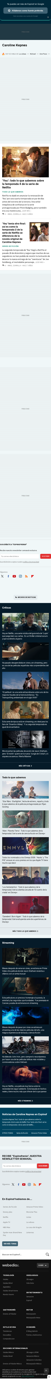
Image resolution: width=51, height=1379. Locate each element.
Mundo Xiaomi (8, 1294)
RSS (26, 576)
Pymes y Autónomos (34, 1335)
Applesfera (6, 1287)
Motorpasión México (33, 1364)
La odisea (22, 54)
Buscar (47, 1254)
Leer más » (26, 211)
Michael (33, 54)
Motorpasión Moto (33, 1318)
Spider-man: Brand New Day (12, 1233)
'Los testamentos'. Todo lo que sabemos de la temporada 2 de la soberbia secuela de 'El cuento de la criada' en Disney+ (24, 890)
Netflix (5, 1217)
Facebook (8, 576)
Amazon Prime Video (39, 1133)
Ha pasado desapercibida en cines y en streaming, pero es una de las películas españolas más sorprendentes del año (25, 665)
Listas (28, 1217)
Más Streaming (24, 1101)
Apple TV (6, 1222)
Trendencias (7, 1331)
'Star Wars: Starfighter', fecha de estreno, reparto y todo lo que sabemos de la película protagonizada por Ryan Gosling (25, 804)
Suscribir (46, 556)
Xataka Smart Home (10, 1291)
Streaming (8, 942)
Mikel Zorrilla (14, 214)
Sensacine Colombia (33, 1360)
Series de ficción (10, 246)
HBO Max (6, 1227)
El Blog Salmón (32, 1331)
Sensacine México (32, 1356)
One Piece (43, 54)
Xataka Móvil (8, 1283)
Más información (28, 1376)
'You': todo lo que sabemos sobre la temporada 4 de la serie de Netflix (23, 184)
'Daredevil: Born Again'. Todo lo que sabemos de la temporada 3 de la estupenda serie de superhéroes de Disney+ (24, 919)
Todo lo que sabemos (12, 192)
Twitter (2, 576)
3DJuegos (29, 1279)
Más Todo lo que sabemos (24, 931)
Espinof (29, 1300)
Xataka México (8, 1352)
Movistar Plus (31, 1212)
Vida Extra (30, 1283)
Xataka (5, 1279)
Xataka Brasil (8, 1356)
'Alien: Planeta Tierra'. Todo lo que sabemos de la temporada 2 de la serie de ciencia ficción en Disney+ (23, 832)
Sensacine (30, 1296)
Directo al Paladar (9, 1314)
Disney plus (7, 1212)
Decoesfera (7, 1335)
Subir (40, 1265)
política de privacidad (31, 562)
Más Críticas (24, 766)
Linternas (30, 1232)
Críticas (6, 607)
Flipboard (32, 576)
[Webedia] (10, 1266)
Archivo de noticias (27, 597)
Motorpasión (31, 1314)
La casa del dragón (34, 1227)
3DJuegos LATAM (32, 1352)
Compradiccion (9, 1339)
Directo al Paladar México (12, 1364)
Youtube (14, 576)
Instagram (20, 576)
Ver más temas (10, 1244)
